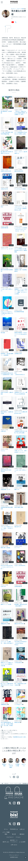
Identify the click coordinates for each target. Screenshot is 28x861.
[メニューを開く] (2, 2)
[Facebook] (14, 777)
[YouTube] (12, 22)
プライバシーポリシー (14, 855)
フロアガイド (10, 837)
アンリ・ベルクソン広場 (15, 783)
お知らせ (22, 829)
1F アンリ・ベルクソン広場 (17, 8)
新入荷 (14, 834)
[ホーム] (2, 783)
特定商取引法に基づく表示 (19, 737)
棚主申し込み (6, 841)
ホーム (6, 829)
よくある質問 (22, 841)
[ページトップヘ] (25, 857)
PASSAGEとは (14, 829)
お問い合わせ (14, 844)
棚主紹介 (7, 783)
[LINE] (18, 777)
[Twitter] (16, 22)
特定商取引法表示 (14, 857)
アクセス (18, 837)
